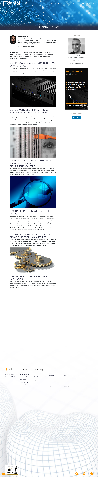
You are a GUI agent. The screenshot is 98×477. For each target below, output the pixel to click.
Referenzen (90, 3)
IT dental (53, 3)
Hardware (61, 3)
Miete (83, 3)
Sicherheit (76, 3)
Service (69, 3)
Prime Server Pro (14, 70)
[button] (76, 117)
